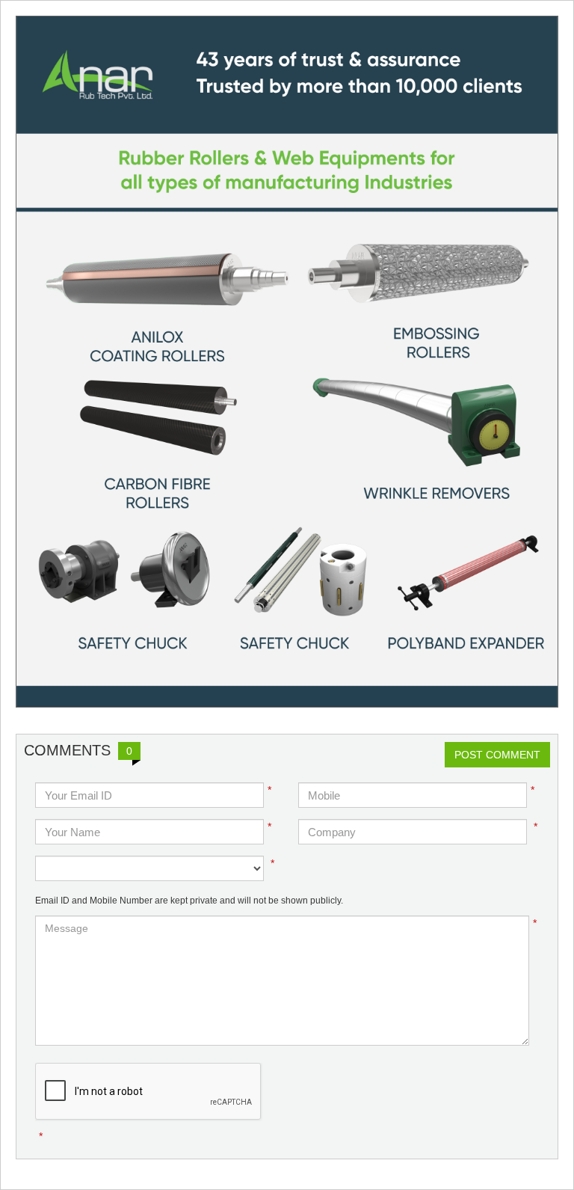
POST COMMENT (497, 755)
